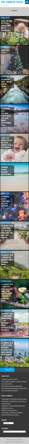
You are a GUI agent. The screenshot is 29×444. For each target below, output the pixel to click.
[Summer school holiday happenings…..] (14, 177)
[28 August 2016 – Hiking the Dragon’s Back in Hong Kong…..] (14, 265)
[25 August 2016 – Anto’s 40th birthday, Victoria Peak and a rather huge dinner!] (14, 352)
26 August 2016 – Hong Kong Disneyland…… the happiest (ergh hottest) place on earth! (7, 321)
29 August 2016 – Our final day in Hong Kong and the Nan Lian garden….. (7, 231)
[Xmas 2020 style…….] (14, 60)
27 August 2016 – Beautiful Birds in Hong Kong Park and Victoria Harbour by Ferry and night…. (7, 292)
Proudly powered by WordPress (14, 439)
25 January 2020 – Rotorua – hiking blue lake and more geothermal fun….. (6, 116)
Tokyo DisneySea (12, 410)
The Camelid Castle (12, 2)
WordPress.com (19, 441)
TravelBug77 (4, 405)
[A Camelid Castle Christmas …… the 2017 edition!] (14, 206)
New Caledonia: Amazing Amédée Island (11, 386)
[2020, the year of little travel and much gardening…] (14, 30)
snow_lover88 (4, 412)
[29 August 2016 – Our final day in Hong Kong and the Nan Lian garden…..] (14, 235)
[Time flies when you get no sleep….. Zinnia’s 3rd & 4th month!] (14, 148)
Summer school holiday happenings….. (7, 170)
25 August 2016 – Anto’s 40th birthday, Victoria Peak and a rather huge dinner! (7, 349)
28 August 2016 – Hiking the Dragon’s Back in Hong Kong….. (7, 260)
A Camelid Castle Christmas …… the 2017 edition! (7, 201)
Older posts (9, 370)
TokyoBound (4, 401)
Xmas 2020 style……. (5, 51)
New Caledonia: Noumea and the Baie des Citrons (14, 388)
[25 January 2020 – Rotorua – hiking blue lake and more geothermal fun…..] (14, 118)
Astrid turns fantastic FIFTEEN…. (9, 390)
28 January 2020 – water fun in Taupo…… (6, 83)
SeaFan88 (3, 410)
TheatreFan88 (5, 399)
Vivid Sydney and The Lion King (9, 379)
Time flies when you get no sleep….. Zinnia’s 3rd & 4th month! (7, 143)
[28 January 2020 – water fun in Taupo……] (14, 89)
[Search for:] (10, 5)
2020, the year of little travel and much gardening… (7, 25)
